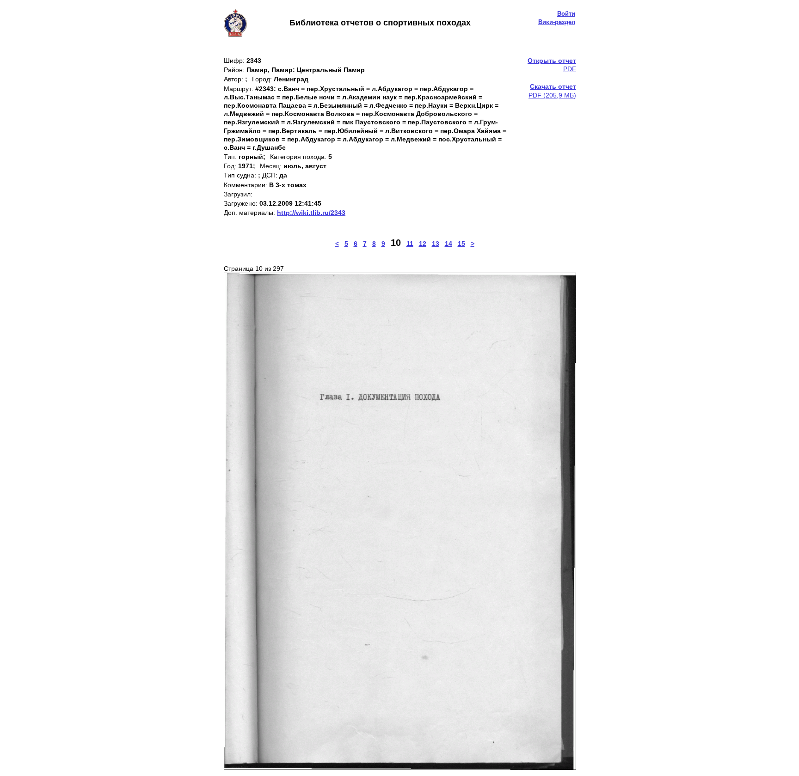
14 (448, 243)
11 (409, 243)
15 (461, 243)
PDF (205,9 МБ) (552, 90)
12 (422, 243)
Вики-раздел (556, 21)
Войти (566, 13)
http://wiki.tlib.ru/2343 (311, 212)
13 (435, 243)
